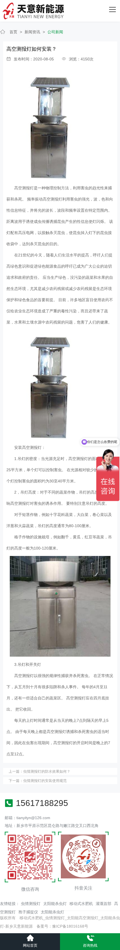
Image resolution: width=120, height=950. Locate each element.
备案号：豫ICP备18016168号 (62, 926)
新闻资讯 (32, 32)
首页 (13, 32)
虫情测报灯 (30, 903)
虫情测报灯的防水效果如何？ (46, 771)
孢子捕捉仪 (28, 912)
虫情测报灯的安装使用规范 (45, 781)
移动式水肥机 (81, 903)
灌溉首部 (103, 903)
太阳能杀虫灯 (55, 903)
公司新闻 (55, 32)
